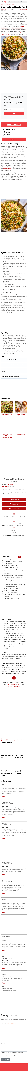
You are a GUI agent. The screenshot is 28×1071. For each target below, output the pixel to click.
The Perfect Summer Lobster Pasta (7, 773)
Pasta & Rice (11, 4)
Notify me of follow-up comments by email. (12, 1052)
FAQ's (4, 136)
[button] (2, 486)
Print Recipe (14, 499)
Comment (4, 1027)
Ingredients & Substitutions (10, 131)
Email (2, 1048)
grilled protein (7, 168)
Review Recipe (15, 508)
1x (19, 557)
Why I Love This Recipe (9, 129)
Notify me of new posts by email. (10, 1055)
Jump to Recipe (23, 9)
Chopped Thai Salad (17, 28)
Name (3, 1044)
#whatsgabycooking (13, 686)
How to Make (6, 132)
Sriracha (5, 260)
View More (14, 139)
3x (25, 557)
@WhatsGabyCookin (13, 684)
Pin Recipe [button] (14, 504)
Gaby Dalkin (4, 9)
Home (2, 4)
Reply (3, 796)
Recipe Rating (4, 1023)
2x (22, 557)
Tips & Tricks (6, 134)
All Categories (6, 4)
